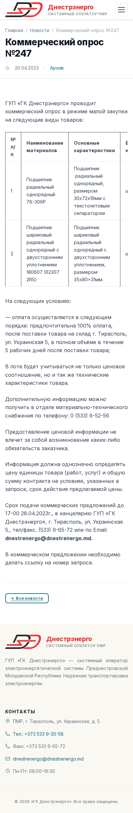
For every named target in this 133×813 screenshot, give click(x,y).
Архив (57, 68)
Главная (14, 30)
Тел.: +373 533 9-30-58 (38, 734)
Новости (39, 30)
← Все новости (27, 598)
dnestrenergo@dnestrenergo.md (48, 759)
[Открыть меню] (121, 9)
